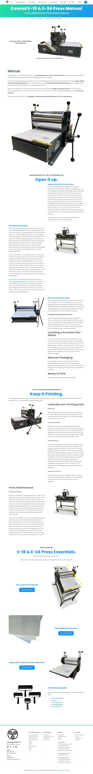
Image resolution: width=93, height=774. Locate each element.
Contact (80, 2)
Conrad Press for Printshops (64, 759)
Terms (59, 739)
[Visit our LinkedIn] (16, 747)
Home (32, 18)
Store (11, 2)
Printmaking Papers (33, 739)
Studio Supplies (31, 2)
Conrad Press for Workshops (64, 762)
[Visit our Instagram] (10, 747)
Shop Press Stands (27, 590)
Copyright (67, 770)
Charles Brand (46, 738)
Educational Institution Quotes (65, 744)
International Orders (63, 755)
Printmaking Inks (56, 706)
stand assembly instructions (20, 281)
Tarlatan (54, 700)
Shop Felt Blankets (66, 633)
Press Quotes (61, 735)
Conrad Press (46, 735)
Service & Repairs (53, 2)
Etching (30, 743)
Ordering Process (62, 736)
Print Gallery (72, 2)
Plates (30, 741)
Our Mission (77, 739)
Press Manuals (39, 18)
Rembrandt (46, 739)
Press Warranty (78, 738)
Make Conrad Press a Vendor (65, 750)
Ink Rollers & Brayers (33, 736)
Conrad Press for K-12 (63, 745)
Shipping (60, 738)
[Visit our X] (13, 747)
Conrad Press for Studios (64, 761)
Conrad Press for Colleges (64, 747)
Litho (30, 744)
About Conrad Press (79, 735)
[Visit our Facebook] (8, 747)
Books (30, 749)
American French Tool (48, 736)
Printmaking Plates (57, 702)
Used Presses (63, 2)
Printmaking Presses (20, 2)
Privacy (62, 770)
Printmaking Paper (57, 704)
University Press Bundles (63, 749)
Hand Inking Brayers (57, 698)
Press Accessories (42, 2)
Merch (30, 748)
